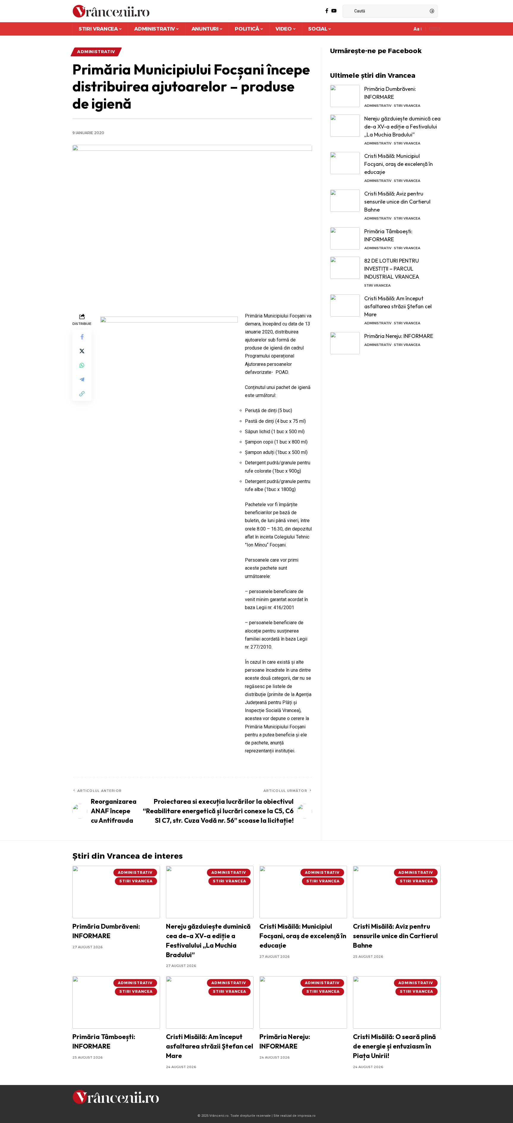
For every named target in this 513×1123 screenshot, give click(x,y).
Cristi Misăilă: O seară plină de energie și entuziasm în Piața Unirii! (394, 1046)
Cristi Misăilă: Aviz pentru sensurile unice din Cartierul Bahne (397, 201)
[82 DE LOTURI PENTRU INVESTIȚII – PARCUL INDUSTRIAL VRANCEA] (345, 268)
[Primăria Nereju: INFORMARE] (345, 343)
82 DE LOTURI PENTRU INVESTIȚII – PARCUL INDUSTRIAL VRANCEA (391, 268)
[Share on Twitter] (82, 351)
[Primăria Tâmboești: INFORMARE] (345, 238)
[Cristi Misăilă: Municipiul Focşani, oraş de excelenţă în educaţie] (345, 163)
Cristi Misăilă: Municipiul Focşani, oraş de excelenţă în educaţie (398, 164)
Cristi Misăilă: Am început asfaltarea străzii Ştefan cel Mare (398, 306)
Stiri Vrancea (407, 106)
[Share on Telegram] (82, 379)
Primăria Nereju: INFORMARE (398, 336)
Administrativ (96, 51)
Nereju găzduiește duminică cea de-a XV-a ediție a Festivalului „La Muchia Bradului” (402, 126)
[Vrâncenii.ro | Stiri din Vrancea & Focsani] (111, 11)
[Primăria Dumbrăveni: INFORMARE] (345, 96)
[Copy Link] (82, 393)
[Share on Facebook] (82, 336)
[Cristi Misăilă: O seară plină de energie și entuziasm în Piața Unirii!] (397, 1002)
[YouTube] (334, 11)
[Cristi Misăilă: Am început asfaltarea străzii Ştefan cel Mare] (345, 305)
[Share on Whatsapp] (82, 365)
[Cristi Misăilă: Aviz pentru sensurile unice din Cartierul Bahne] (345, 201)
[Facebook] (327, 11)
